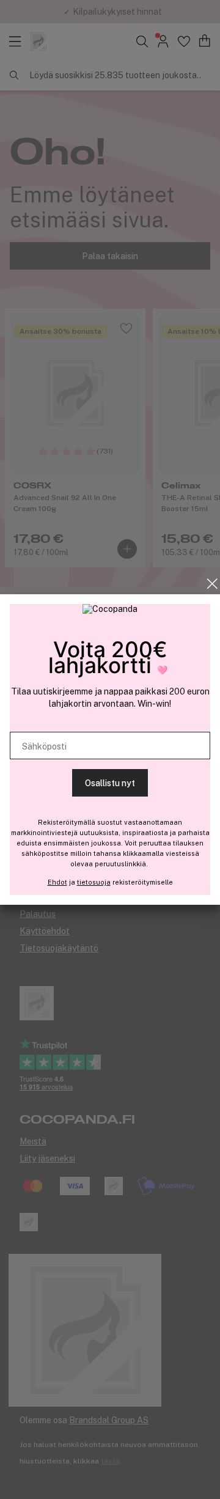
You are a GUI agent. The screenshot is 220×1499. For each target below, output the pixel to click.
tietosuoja (94, 882)
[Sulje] (212, 584)
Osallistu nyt (110, 783)
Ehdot (57, 882)
